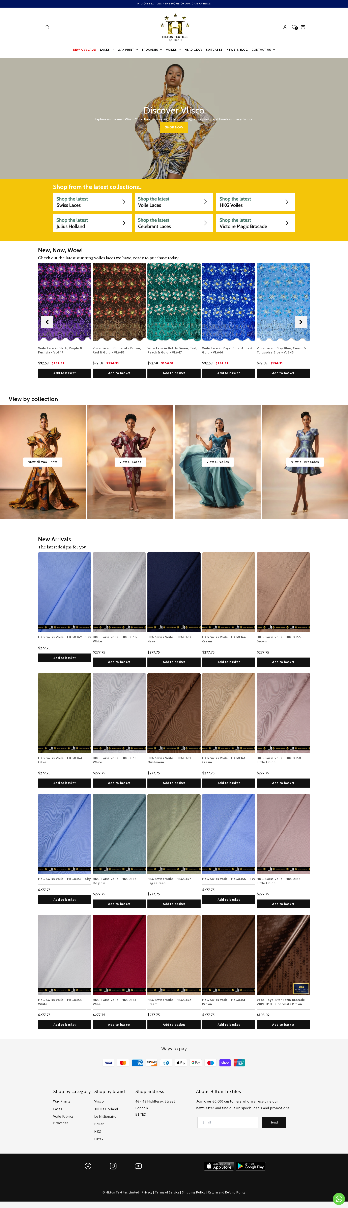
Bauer (99, 1123)
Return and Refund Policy (226, 1192)
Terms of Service (167, 1192)
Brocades (60, 1122)
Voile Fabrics (63, 1116)
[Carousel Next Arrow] (301, 322)
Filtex (99, 1139)
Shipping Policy (193, 1192)
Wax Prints (61, 1101)
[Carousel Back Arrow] (47, 322)
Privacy (147, 1192)
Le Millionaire (105, 1116)
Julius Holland (106, 1109)
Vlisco (99, 1101)
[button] (47, 27)
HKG (97, 1131)
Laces (57, 1109)
